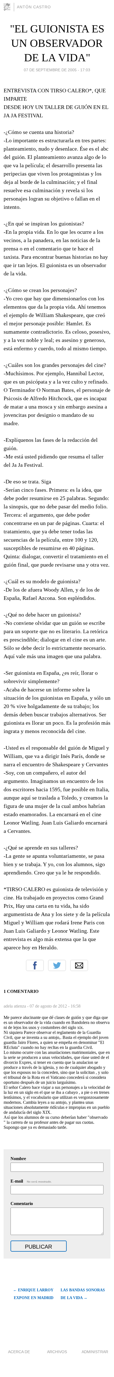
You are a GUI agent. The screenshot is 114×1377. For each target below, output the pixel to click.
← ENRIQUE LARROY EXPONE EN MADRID (33, 1294)
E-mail (31, 1181)
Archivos (57, 1352)
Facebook (35, 965)
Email (79, 965)
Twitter (57, 965)
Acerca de (19, 1352)
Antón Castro (34, 7)
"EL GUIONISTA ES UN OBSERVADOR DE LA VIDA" (57, 43)
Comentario (22, 1203)
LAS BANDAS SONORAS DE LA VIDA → (83, 1294)
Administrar (95, 1352)
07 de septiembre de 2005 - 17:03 (57, 70)
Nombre (18, 1158)
